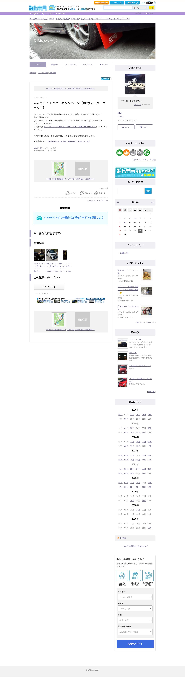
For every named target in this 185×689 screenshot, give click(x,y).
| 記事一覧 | (71, 88)
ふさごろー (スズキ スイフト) (140, 366)
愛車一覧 (151, 392)
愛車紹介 (54, 65)
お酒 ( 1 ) (124, 253)
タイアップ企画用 (62, 19)
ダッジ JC (133, 353)
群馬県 (120, 116)
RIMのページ (46, 41)
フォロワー (144, 127)
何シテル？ (137, 105)
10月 (138, 432)
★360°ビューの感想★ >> (85, 88)
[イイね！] (105, 78)
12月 (150, 446)
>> (152, 202)
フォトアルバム (71, 65)
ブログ (51, 19)
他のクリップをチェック (146, 323)
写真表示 (52, 73)
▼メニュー (104, 65)
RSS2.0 (123, 538)
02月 (126, 428)
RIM (119, 113)
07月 (121, 460)
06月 (150, 414)
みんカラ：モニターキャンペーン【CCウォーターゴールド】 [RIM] (105, 19)
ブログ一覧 (75, 19)
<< (118, 202)
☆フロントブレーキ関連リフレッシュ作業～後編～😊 (128, 290)
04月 (138, 414)
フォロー (126, 127)
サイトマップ (143, 546)
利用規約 (132, 546)
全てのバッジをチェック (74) (144, 160)
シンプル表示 (43, 73)
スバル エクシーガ (136, 339)
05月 (144, 414)
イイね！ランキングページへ (97, 200)
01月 (121, 414)
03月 (132, 414)
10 (125, 222)
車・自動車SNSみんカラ (39, 19)
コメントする (48, 286)
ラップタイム (87, 65)
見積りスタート (135, 644)
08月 (126, 419)
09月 (132, 432)
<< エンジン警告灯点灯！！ (56, 88)
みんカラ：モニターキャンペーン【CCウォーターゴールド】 (70, 126)
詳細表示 (33, 73)
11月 (144, 432)
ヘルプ (142, 2)
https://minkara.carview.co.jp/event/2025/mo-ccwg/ (68, 141)
